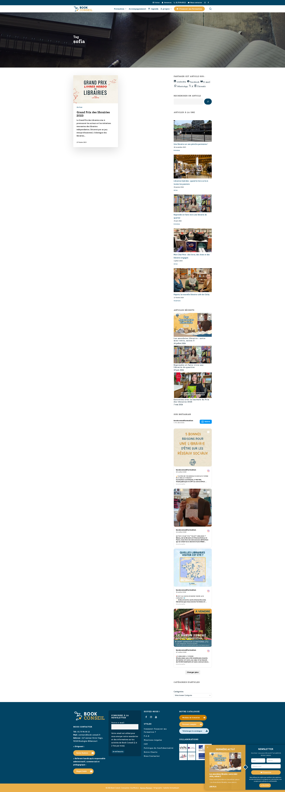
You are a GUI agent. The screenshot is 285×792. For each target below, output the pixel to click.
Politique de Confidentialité (158, 748)
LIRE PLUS (212, 787)
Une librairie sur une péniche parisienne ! (191, 144)
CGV (146, 744)
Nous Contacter (152, 756)
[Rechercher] (208, 102)
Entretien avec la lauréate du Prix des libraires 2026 (191, 401)
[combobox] (193, 695)
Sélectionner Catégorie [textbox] (183, 695)
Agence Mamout (146, 788)
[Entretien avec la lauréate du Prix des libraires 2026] (193, 385)
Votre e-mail (117, 723)
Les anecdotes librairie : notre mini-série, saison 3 (189, 339)
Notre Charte (150, 752)
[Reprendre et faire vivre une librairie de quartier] (193, 355)
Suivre (207, 421)
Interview (177, 150)
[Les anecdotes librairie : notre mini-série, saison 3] (193, 325)
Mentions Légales (153, 740)
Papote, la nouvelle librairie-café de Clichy (192, 295)
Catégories (178, 691)
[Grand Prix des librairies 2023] (95, 111)
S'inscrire (266, 772)
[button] (84, 753)
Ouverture (177, 301)
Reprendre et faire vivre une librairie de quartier (189, 366)
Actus (79, 107)
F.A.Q (146, 736)
